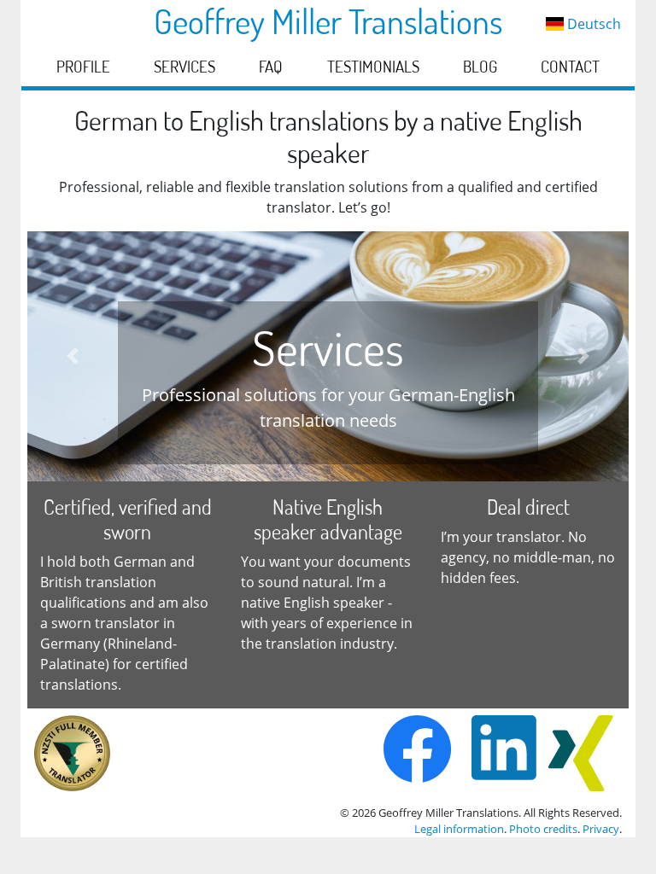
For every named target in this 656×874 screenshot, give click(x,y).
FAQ (271, 66)
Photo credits (543, 828)
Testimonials (373, 66)
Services (184, 66)
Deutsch (592, 24)
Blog (480, 66)
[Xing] (580, 753)
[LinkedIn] (504, 753)
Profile (83, 66)
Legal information (459, 828)
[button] (72, 356)
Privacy (601, 828)
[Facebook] (422, 753)
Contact (570, 66)
